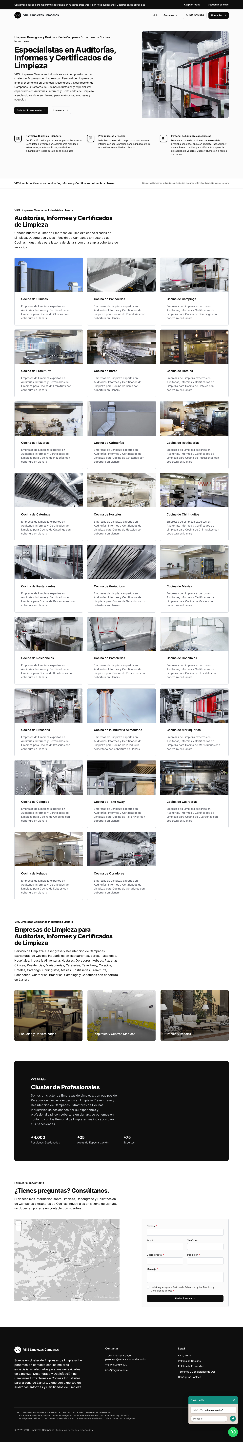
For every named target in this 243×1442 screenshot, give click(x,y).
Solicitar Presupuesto (29, 110)
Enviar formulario (185, 1298)
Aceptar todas (192, 4)
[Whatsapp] (233, 1432)
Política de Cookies (189, 1361)
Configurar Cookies (189, 1377)
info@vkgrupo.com (116, 1370)
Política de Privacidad (184, 1287)
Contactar (216, 15)
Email (151, 1240)
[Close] (234, 1400)
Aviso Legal (184, 1355)
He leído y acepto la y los (182, 1289)
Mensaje (152, 1269)
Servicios (168, 15)
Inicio (155, 15)
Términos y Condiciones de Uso (197, 1371)
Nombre (152, 1226)
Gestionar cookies (218, 4)
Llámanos (58, 110)
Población (193, 1254)
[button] (67, 1260)
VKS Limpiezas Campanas (40, 15)
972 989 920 (196, 15)
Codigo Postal (155, 1254)
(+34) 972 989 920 (116, 1364)
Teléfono (192, 1240)
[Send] (233, 1419)
